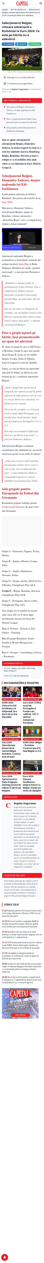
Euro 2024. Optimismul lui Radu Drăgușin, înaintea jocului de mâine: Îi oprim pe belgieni (11, 783)
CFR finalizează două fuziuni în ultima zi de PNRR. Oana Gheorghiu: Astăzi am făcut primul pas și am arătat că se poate (22, 945)
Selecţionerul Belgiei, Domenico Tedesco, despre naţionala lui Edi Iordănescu (20, 110)
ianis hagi (31, 668)
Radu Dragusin (10, 671)
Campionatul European (13, 506)
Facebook (9, 44)
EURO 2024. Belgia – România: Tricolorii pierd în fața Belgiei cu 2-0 (32, 746)
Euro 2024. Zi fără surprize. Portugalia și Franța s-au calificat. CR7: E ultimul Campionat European (32, 712)
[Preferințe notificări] (4, 1257)
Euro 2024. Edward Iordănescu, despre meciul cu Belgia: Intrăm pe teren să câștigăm (32, 783)
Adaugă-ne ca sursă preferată (20, 77)
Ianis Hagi (24, 264)
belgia (14, 668)
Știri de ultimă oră (21, 676)
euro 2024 (22, 668)
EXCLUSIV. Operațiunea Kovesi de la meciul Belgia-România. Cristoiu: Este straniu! (11, 749)
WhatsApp (36, 44)
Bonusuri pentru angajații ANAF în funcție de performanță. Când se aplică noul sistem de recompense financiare (20, 924)
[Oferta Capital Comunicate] (22, 1003)
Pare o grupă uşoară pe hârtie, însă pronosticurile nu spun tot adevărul (21, 120)
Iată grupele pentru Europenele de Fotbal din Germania (21, 129)
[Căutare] (41, 3)
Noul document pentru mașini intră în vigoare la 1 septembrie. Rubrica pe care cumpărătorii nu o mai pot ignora (21, 980)
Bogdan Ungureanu (20, 89)
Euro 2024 (7, 202)
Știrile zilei (11, 904)
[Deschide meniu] (3, 3)
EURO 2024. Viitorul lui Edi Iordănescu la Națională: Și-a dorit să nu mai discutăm (9, 709)
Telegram (22, 44)
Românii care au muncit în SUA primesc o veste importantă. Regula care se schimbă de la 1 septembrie (22, 934)
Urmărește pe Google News (20, 83)
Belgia (37, 346)
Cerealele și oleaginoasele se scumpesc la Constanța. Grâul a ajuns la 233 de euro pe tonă (20, 956)
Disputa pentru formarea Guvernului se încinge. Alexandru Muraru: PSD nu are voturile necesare (22, 913)
